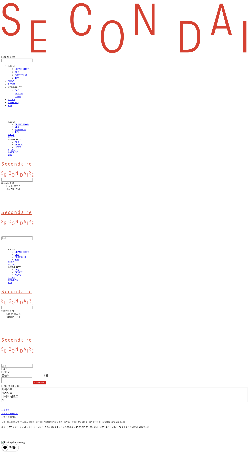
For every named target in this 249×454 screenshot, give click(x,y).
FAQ (17, 90)
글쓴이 (5, 375)
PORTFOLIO (21, 75)
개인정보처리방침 (9, 413)
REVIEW (19, 93)
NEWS (18, 96)
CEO (17, 71)
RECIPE (11, 84)
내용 (45, 375)
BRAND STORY (22, 68)
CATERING (13, 102)
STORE (11, 99)
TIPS (17, 78)
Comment (39, 382)
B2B (10, 105)
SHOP (11, 81)
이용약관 (5, 410)
